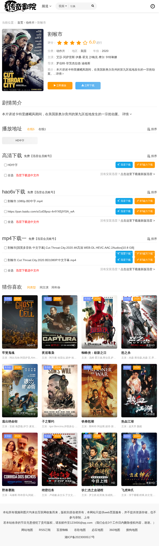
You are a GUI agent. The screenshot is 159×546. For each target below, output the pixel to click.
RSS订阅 (45, 530)
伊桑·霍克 (82, 57)
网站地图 (27, 530)
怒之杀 (126, 352)
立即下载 (89, 85)
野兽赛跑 (8, 490)
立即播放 (61, 85)
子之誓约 (48, 421)
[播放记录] (153, 6)
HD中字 (20, 140)
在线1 (42, 129)
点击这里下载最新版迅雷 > (137, 174)
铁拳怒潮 (88, 421)
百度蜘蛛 (62, 530)
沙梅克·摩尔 (97, 57)
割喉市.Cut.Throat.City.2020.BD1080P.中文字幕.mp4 (42, 260)
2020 (105, 51)
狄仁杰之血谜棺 (92, 490)
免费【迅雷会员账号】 (38, 156)
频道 (45, 6)
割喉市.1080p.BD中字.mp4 (25, 201)
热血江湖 (127, 421)
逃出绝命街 (10, 421)
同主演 (44, 287)
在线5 (31, 129)
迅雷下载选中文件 (27, 175)
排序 (153, 129)
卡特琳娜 (111, 57)
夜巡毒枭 (48, 352)
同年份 (56, 287)
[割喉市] (22, 60)
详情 (59, 73)
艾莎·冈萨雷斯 (65, 57)
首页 (20, 22)
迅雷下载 (125, 164)
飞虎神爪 (127, 490)
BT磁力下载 (146, 164)
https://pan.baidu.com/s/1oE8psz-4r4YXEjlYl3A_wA (41, 211)
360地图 (114, 530)
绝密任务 (48, 490)
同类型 (31, 287)
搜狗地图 (132, 530)
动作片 (30, 22)
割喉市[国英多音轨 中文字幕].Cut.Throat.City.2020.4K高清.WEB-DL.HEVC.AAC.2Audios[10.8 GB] (71, 247)
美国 (83, 51)
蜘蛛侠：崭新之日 (94, 352)
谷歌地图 (80, 530)
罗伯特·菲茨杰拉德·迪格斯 (73, 63)
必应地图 (97, 530)
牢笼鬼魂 (8, 352)
